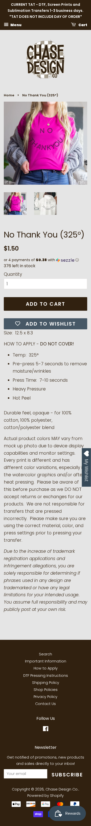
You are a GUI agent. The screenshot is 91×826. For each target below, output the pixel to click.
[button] (45, 260)
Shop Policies (46, 689)
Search (45, 654)
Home (9, 95)
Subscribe (67, 774)
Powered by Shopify (45, 795)
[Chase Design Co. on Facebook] (46, 729)
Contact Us (45, 703)
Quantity (13, 274)
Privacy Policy (45, 696)
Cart (82, 24)
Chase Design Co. (62, 789)
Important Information (45, 661)
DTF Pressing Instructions (45, 675)
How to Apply (46, 668)
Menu (15, 24)
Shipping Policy (45, 682)
